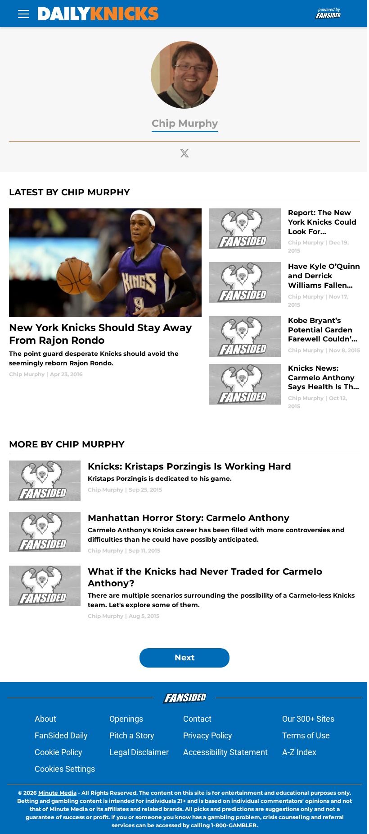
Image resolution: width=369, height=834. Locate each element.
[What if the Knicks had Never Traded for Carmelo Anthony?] (184, 593)
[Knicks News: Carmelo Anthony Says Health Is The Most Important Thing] (284, 387)
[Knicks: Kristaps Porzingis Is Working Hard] (184, 481)
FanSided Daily (61, 735)
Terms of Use (306, 735)
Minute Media (57, 792)
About (45, 718)
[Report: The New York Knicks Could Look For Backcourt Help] (284, 231)
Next (185, 658)
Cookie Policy (58, 752)
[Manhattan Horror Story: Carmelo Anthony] (184, 533)
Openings (126, 718)
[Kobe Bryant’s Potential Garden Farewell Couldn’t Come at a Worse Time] (284, 336)
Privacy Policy (207, 735)
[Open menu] (23, 13)
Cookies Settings (65, 769)
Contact (197, 718)
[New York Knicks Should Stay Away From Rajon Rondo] (105, 293)
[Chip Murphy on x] (184, 153)
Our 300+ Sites (308, 718)
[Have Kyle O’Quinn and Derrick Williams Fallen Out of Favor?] (284, 285)
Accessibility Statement (225, 752)
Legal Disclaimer (139, 752)
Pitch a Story (131, 735)
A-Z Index (299, 752)
